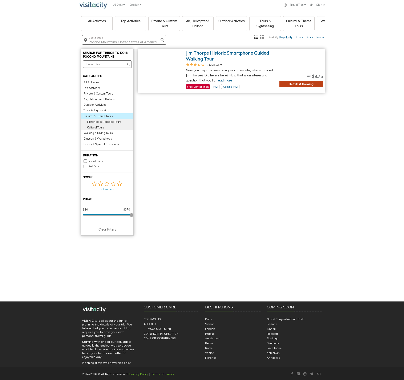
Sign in (320, 4)
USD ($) (118, 4)
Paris (208, 319)
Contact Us (152, 319)
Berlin (209, 343)
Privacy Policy (138, 374)
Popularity (285, 37)
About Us (151, 324)
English (135, 4)
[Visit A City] (94, 310)
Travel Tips (297, 4)
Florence (211, 357)
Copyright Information (161, 333)
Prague (210, 333)
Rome (209, 348)
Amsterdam (212, 338)
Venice (209, 353)
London (210, 329)
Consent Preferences (160, 338)
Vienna (209, 324)
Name (320, 37)
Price (310, 37)
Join (311, 4)
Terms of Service (162, 374)
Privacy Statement (157, 329)
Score (299, 37)
